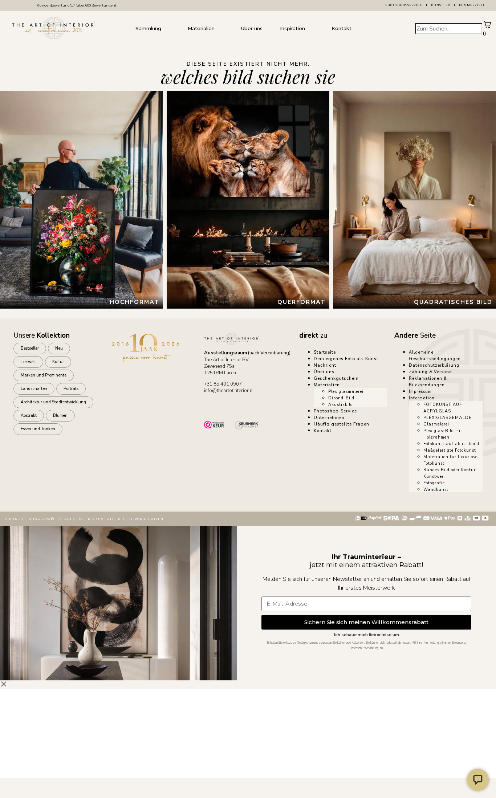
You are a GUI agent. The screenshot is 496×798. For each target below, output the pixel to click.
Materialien (327, 385)
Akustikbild (340, 404)
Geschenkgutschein (336, 378)
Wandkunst (435, 489)
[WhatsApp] (213, 407)
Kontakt (323, 430)
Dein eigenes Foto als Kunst (346, 359)
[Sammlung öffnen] (168, 28)
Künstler (440, 5)
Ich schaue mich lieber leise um (366, 634)
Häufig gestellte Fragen (341, 424)
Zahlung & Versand (430, 372)
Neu (59, 348)
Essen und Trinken (38, 429)
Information (422, 398)
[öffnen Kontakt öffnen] (359, 28)
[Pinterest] (274, 407)
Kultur (58, 362)
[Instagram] (254, 407)
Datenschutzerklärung (434, 365)
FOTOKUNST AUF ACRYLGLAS (442, 408)
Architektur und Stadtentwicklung (53, 402)
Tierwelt (28, 362)
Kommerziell (472, 5)
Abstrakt (29, 415)
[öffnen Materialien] (222, 28)
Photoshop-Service (403, 5)
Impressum (420, 391)
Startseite (325, 352)
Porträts (71, 388)
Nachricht (325, 365)
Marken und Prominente (43, 375)
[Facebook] (233, 407)
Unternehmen (329, 417)
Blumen (60, 415)
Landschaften (34, 388)
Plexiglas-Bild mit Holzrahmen (442, 434)
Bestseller (30, 348)
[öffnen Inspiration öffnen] (312, 28)
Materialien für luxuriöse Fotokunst (450, 460)
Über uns (324, 372)
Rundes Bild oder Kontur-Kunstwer (450, 473)
